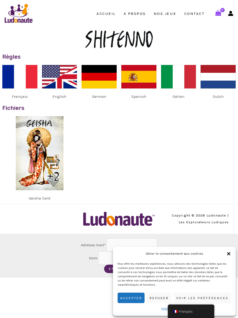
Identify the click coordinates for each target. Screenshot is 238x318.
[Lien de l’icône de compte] (230, 13)
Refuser (159, 298)
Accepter (131, 298)
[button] (228, 253)
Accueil (106, 13)
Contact (194, 13)
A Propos (135, 13)
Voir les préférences (202, 298)
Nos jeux (165, 13)
